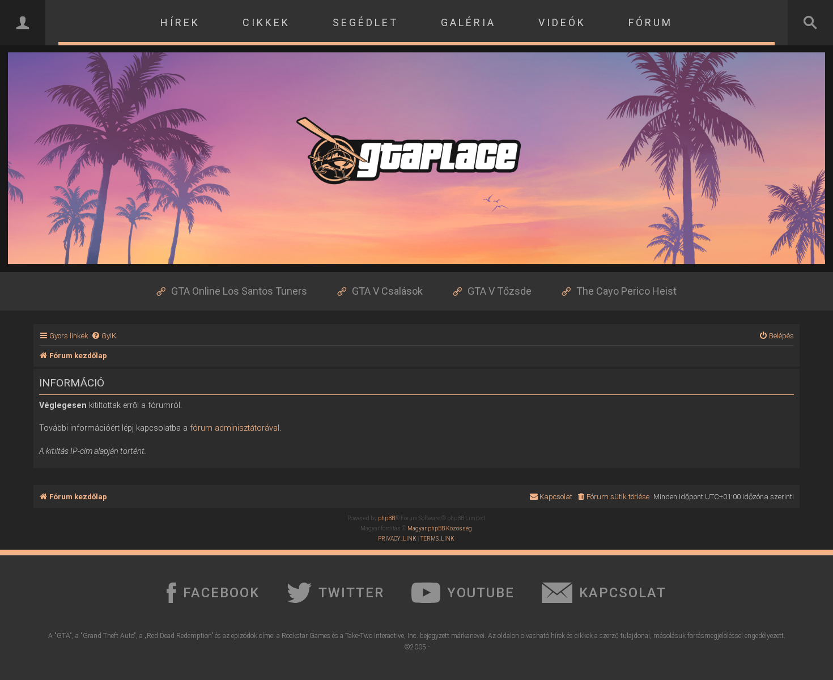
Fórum (650, 22)
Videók (562, 22)
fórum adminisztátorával (234, 428)
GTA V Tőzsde (500, 291)
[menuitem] (103, 336)
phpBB (386, 518)
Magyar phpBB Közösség (439, 528)
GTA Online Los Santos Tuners (239, 291)
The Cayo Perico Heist (626, 291)
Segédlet (365, 22)
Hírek (180, 22)
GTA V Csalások (387, 291)
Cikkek (266, 22)
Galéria (468, 22)
